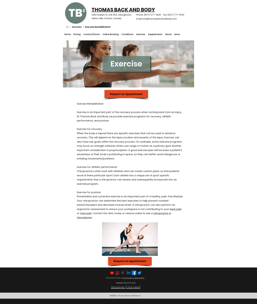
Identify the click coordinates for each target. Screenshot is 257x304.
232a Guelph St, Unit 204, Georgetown (112, 14)
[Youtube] (112, 273)
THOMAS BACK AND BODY (123, 9)
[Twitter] (139, 273)
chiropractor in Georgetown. (133, 278)
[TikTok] (123, 273)
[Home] (67, 26)
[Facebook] (134, 273)
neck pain (86, 213)
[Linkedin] (128, 273)
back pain (176, 209)
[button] (127, 34)
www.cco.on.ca (125, 283)
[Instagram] (117, 273)
